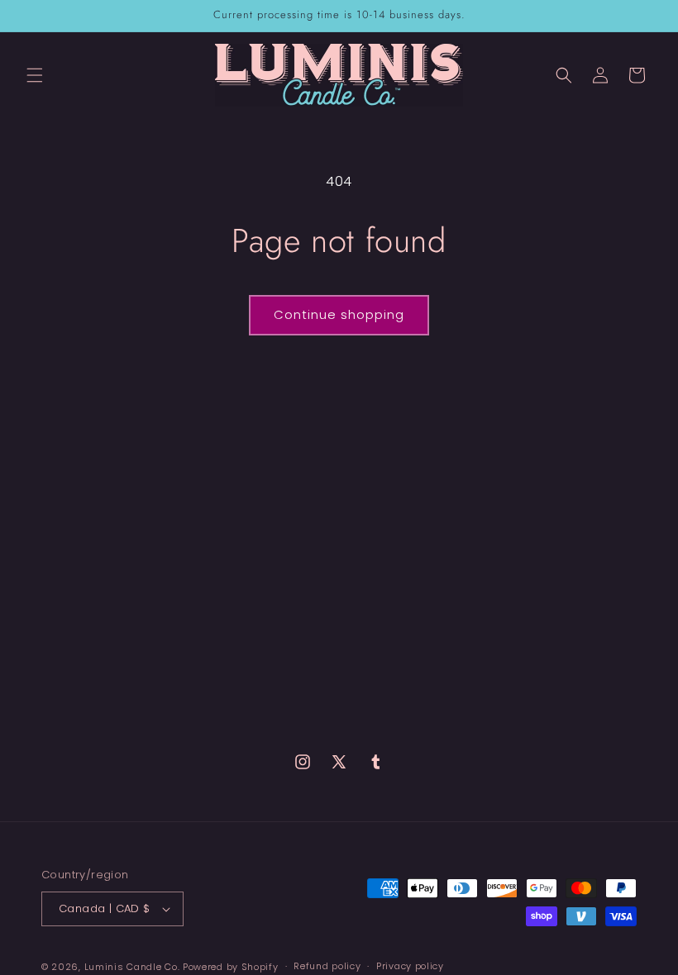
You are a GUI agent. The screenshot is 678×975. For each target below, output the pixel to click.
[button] (35, 75)
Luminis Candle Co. (132, 966)
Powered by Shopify (231, 966)
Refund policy (327, 966)
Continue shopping (339, 314)
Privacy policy (410, 966)
